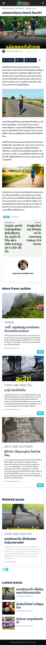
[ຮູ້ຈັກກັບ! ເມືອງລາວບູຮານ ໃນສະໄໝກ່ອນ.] (23, 430)
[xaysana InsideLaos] (4, 51)
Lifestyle (31, 8)
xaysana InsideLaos (14, 51)
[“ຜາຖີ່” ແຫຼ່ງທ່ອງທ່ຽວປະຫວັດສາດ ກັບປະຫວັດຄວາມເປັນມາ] (23, 305)
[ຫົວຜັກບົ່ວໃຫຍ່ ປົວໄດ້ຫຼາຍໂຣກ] (8, 608)
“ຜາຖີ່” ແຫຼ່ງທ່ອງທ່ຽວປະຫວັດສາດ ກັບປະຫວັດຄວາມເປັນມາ (21, 329)
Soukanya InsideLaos (24, 596)
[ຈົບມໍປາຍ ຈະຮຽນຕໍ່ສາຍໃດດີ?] (8, 623)
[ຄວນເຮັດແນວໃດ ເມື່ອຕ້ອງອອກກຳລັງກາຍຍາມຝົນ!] (23, 516)
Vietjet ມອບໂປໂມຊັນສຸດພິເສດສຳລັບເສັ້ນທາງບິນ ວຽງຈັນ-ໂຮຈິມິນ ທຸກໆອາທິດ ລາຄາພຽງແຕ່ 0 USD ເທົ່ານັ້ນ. (13, 238)
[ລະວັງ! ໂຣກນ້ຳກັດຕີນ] (23, 368)
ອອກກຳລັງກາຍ (15, 217)
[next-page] (7, 569)
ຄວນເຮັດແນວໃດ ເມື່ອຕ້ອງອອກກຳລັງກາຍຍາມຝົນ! (20, 540)
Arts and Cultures (18, 446)
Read (40, 352)
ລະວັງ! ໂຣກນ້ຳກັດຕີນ (15, 390)
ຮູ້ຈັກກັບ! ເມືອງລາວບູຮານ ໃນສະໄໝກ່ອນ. (22, 453)
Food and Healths (18, 385)
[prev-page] (3, 569)
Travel (9, 322)
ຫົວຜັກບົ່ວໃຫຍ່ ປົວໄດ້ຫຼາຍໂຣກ (30, 606)
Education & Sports (13, 8)
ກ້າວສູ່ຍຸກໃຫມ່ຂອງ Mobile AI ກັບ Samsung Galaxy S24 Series (34, 234)
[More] (39, 60)
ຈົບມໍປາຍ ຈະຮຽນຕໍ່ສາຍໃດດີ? (29, 621)
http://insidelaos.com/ (23, 276)
